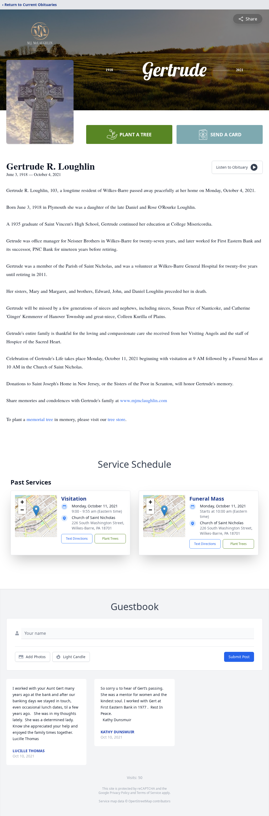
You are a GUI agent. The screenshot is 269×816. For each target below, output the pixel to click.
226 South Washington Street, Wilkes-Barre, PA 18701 (98, 525)
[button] (36, 510)
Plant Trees (110, 538)
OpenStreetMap (140, 801)
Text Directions (77, 538)
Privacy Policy (120, 793)
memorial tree (40, 419)
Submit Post (239, 656)
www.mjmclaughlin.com (143, 400)
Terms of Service (149, 793)
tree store (116, 419)
